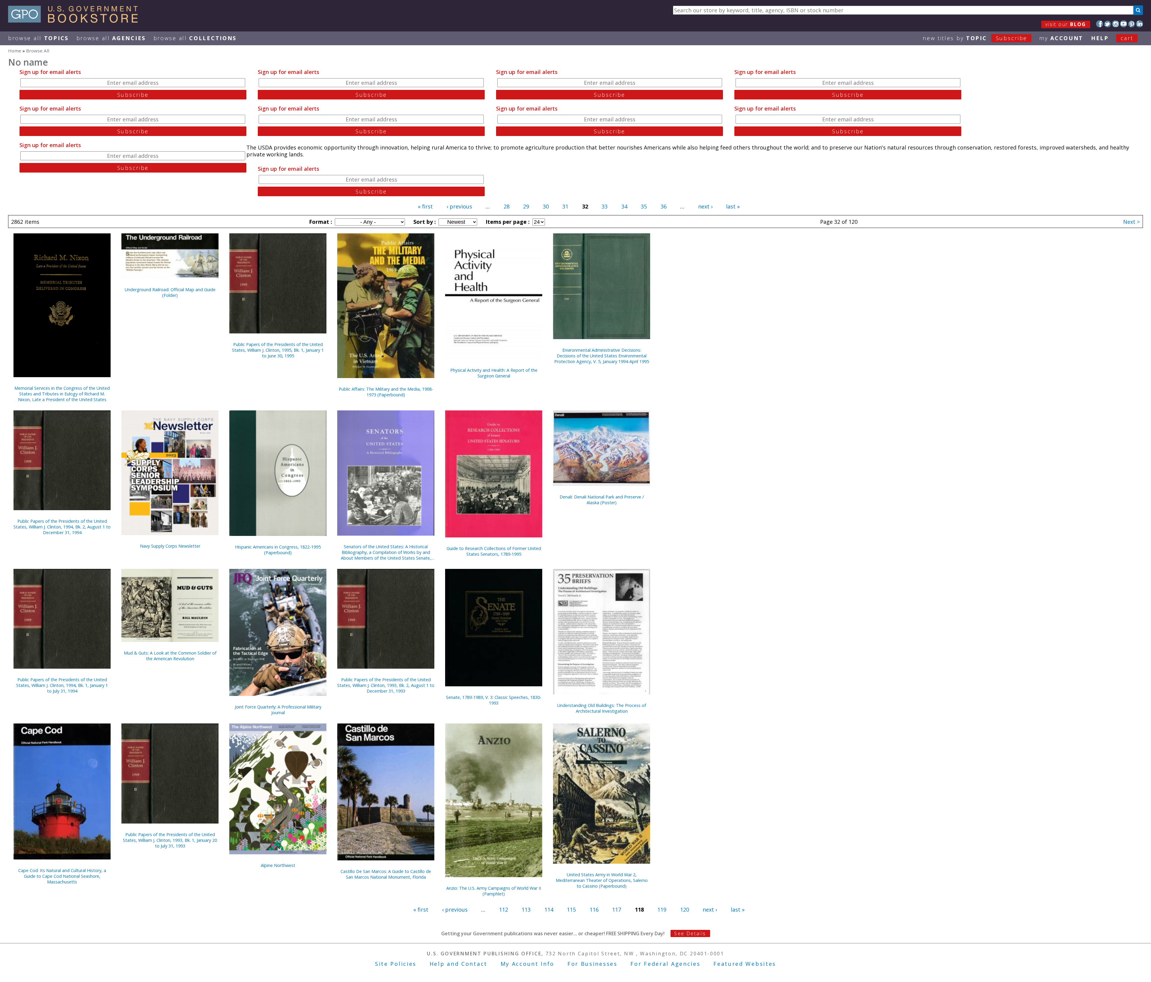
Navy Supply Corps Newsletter (170, 546)
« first (425, 206)
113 (526, 909)
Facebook (1099, 23)
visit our (1065, 24)
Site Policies (395, 963)
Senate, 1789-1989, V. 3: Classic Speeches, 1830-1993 (493, 700)
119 (661, 909)
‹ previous (459, 206)
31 (565, 206)
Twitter (1107, 23)
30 (546, 206)
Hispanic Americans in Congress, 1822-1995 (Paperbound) (278, 549)
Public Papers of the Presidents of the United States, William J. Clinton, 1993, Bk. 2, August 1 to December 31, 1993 (385, 685)
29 (526, 206)
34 (624, 206)
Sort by (423, 221)
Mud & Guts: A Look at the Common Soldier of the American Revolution (170, 655)
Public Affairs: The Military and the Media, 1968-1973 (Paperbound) (386, 392)
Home (14, 51)
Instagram (1115, 23)
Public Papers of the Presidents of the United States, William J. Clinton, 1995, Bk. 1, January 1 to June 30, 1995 (278, 350)
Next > (1131, 221)
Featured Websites (744, 963)
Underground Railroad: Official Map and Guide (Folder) (170, 292)
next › (705, 206)
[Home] (75, 20)
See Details (690, 933)
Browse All (38, 38)
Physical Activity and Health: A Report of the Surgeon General (493, 373)
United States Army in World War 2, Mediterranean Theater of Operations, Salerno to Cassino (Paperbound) (602, 880)
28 (507, 206)
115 (571, 909)
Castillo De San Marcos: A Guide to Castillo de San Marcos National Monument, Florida (386, 874)
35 (644, 206)
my (1061, 38)
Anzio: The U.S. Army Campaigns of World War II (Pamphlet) (493, 891)
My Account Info (528, 963)
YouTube (1123, 23)
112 (503, 909)
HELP (1100, 38)
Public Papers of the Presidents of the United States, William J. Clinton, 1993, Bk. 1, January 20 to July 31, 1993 (170, 840)
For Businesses (592, 963)
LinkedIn (1139, 23)
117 (616, 909)
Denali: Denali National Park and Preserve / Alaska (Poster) (602, 499)
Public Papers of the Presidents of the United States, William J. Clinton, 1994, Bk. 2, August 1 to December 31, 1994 (62, 526)
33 (605, 206)
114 (548, 909)
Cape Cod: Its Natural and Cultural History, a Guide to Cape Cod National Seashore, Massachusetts (62, 876)
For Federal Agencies (665, 963)
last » (733, 206)
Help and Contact (458, 963)
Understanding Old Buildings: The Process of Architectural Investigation (601, 708)
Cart (1127, 38)
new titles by (975, 38)
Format (320, 221)
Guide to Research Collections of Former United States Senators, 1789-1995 (494, 551)
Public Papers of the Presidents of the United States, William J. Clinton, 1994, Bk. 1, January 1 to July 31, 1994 (62, 685)
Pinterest (1131, 23)
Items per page (507, 221)
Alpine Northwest (278, 865)
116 (594, 909)
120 (684, 909)
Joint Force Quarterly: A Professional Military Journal (278, 709)
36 (664, 206)
